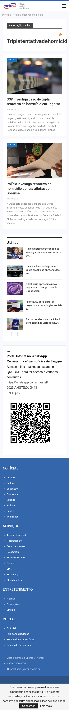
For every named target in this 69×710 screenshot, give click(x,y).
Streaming (12, 574)
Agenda (11, 598)
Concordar (28, 705)
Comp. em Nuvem (16, 546)
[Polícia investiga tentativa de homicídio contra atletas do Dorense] (34, 161)
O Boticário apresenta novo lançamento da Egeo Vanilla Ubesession (41, 287)
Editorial (11, 628)
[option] (34, 289)
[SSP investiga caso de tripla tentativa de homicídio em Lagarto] (34, 76)
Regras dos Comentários (20, 639)
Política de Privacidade (19, 645)
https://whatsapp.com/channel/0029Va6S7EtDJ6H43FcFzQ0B (27, 387)
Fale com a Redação (18, 633)
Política (11, 505)
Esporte (11, 499)
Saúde (10, 511)
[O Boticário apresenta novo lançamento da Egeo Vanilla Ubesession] (15, 288)
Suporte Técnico (16, 557)
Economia (12, 494)
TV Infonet (12, 516)
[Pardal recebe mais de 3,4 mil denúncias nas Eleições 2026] (15, 324)
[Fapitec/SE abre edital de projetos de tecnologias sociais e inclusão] (15, 306)
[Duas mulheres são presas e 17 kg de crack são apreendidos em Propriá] (15, 271)
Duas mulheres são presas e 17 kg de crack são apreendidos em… (44, 270)
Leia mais (46, 706)
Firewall (11, 563)
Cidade (11, 60)
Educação (12, 488)
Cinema (11, 609)
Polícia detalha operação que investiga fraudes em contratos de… (43, 252)
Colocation (13, 551)
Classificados (14, 580)
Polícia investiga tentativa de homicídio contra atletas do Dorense (29, 188)
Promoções (13, 604)
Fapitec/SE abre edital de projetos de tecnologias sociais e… (44, 305)
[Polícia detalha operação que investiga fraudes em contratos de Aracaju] (15, 253)
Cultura (10, 483)
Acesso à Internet (16, 535)
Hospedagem (14, 540)
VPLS (9, 568)
